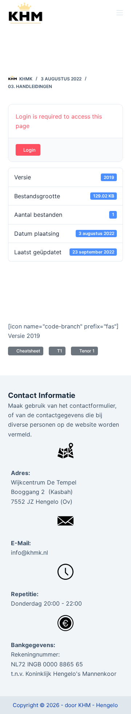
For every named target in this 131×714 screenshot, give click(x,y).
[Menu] (119, 12)
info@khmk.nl (29, 552)
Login (29, 150)
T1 (58, 351)
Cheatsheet (27, 351)
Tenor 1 (86, 351)
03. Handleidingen (30, 86)
